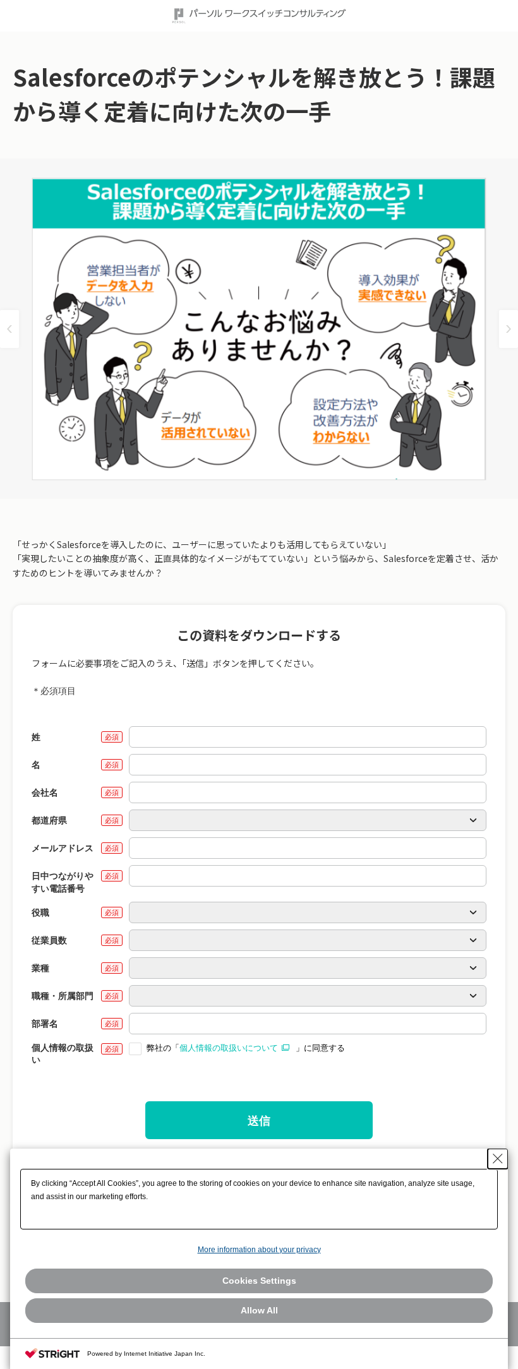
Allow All (259, 1310)
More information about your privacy (259, 1249)
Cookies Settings (259, 1281)
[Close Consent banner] (498, 1159)
